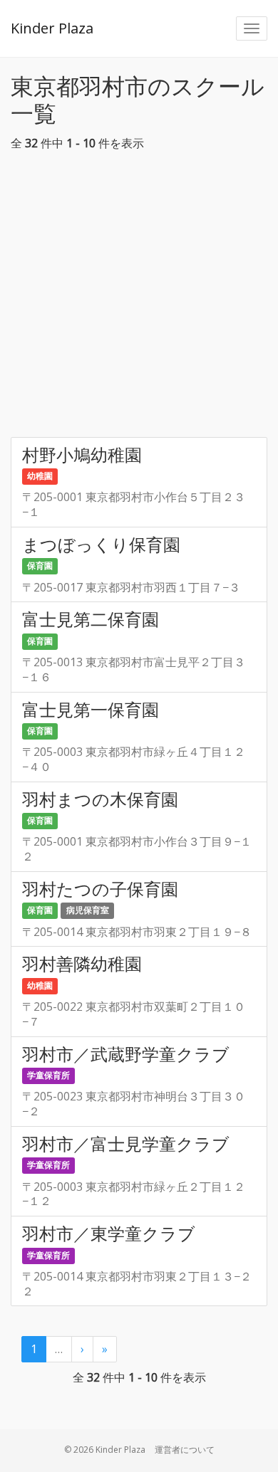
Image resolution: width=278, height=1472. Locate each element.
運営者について (185, 1450)
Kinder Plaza (52, 28)
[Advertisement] (139, 298)
